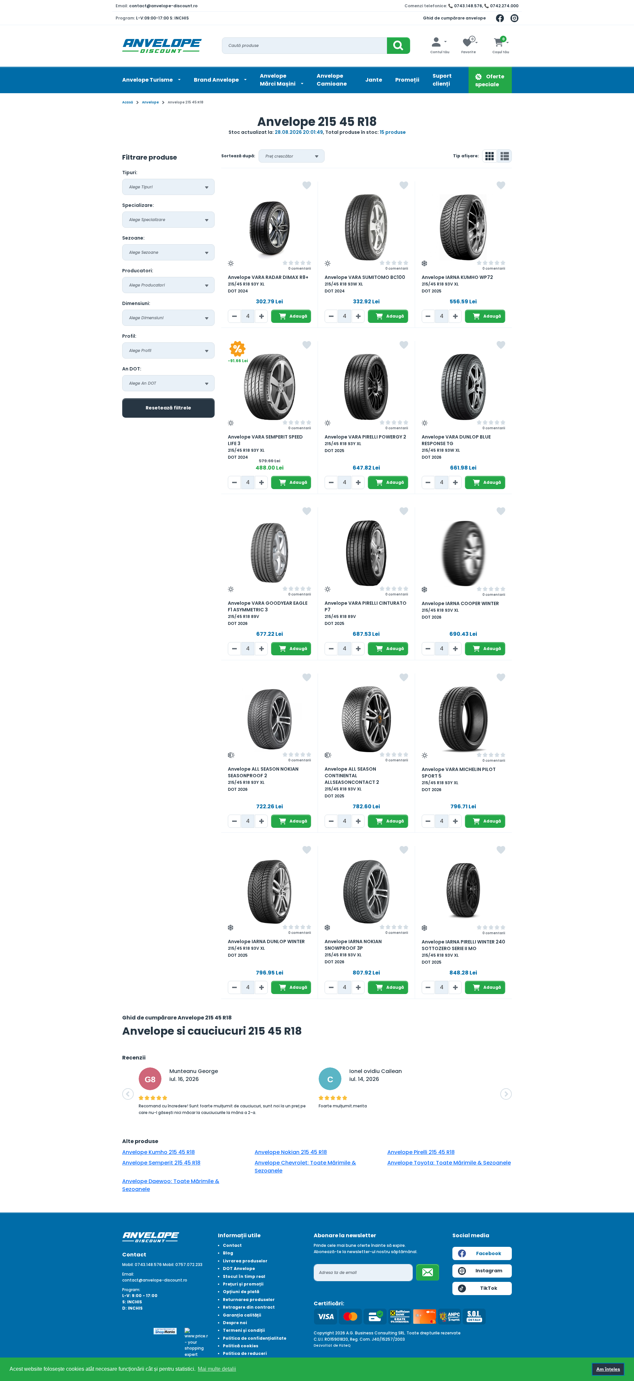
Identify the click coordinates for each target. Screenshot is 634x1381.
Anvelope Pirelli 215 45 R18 (421, 1152)
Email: (128, 1274)
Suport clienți (442, 80)
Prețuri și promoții (243, 1284)
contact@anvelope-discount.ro (163, 6)
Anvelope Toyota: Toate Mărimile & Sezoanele (449, 1163)
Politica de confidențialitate (254, 1338)
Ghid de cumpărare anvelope (454, 18)
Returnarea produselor (249, 1299)
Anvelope (150, 102)
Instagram (489, 1270)
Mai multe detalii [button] (217, 1369)
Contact (232, 1245)
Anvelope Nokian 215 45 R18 (291, 1152)
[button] (128, 1094)
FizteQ (345, 1345)
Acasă (127, 102)
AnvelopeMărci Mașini (278, 80)
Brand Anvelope (217, 80)
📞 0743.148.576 (465, 6)
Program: (131, 1289)
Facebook (488, 1253)
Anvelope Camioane (332, 80)
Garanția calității (242, 1315)
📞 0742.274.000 (501, 6)
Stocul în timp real (244, 1276)
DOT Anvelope (239, 1268)
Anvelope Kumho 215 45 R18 (158, 1152)
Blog (228, 1253)
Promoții (407, 80)
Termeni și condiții (244, 1330)
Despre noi (235, 1322)
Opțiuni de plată (241, 1291)
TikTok (488, 1288)
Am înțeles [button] (608, 1369)
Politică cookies (240, 1346)
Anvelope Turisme (148, 80)
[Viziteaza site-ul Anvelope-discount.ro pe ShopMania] (165, 1330)
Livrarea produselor (245, 1261)
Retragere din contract (249, 1307)
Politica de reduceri (245, 1353)
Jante (373, 80)
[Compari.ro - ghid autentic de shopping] (134, 1334)
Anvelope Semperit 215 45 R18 (161, 1163)
